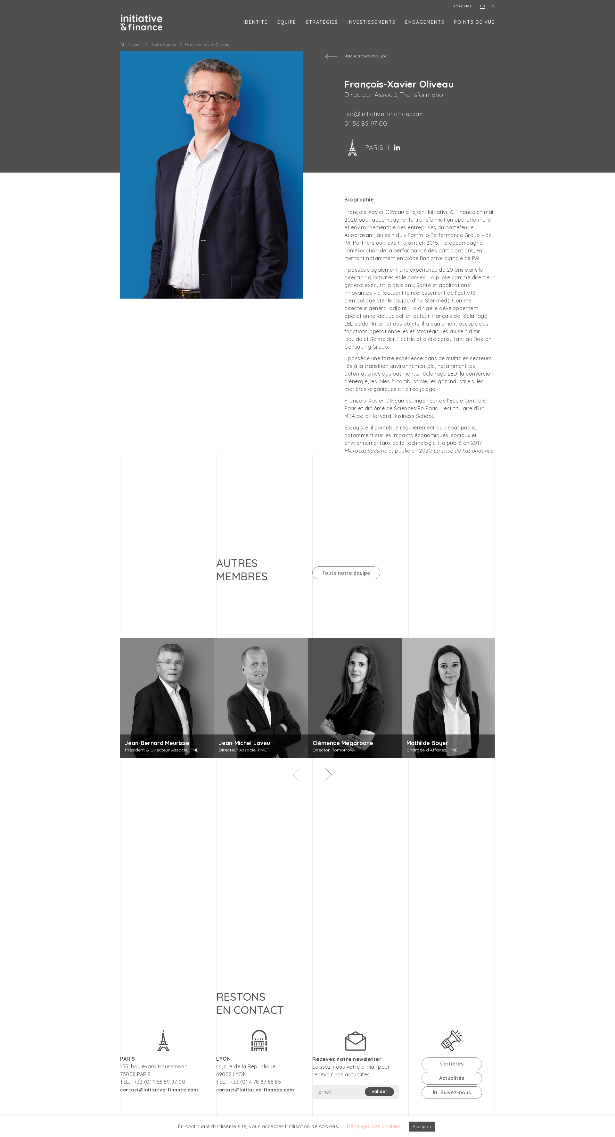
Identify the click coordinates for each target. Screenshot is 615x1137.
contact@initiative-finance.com (255, 1090)
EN (491, 6)
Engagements (425, 22)
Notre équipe (164, 44)
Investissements (372, 22)
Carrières (451, 1063)
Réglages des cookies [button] (374, 1126)
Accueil (135, 44)
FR (482, 6)
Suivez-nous (455, 1092)
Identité (255, 22)
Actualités (462, 6)
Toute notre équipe (346, 573)
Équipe (286, 22)
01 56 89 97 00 (365, 123)
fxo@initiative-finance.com (384, 114)
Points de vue (474, 22)
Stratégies (322, 22)
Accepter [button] (422, 1126)
